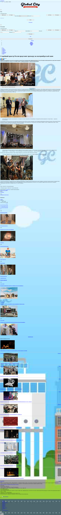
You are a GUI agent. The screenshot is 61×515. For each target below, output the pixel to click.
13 (4, 205)
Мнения (3, 505)
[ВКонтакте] (1, 59)
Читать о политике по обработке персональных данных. (9, 484)
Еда (31, 45)
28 (5, 207)
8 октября (1, 353)
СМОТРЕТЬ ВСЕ (3, 278)
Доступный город (5, 510)
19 (3, 206)
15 (6, 205)
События (31, 43)
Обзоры (3, 503)
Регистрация (30, 22)
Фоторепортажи (5, 502)
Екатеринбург (2, 192)
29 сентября (2, 442)
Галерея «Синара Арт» (3, 259)
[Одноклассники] (2, 59)
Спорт (3, 48)
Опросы (3, 508)
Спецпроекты (4, 507)
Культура (3, 49)
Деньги (3, 51)
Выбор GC (4, 504)
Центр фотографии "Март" (3, 276)
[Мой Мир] (3, 59)
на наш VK (8, 189)
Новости (3, 501)
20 (4, 206)
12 (3, 205)
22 (6, 206)
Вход (30, 36)
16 (7, 205)
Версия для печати (3, 190)
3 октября (1, 404)
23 (7, 206)
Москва (32, 40)
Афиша (1, 199)
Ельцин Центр (2, 242)
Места (31, 42)
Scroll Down (2, 0)
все (2, 47)
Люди (31, 44)
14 (5, 205)
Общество (4, 50)
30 (7, 207)
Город (31, 42)
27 (4, 207)
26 (3, 207)
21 (5, 206)
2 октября (1, 417)
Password (10, 32)
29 (6, 207)
